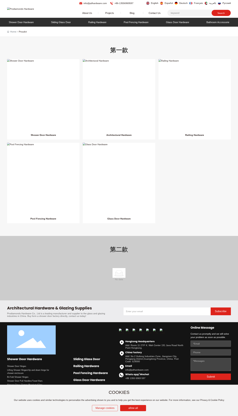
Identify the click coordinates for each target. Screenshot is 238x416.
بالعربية (212, 3)
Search (221, 13)
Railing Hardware (97, 22)
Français (198, 3)
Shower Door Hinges (16, 366)
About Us (87, 13)
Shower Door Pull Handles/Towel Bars (25, 381)
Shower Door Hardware (21, 22)
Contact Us (155, 13)
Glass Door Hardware (177, 22)
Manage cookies (105, 408)
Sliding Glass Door (61, 22)
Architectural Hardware (119, 135)
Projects (109, 13)
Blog (132, 13)
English (154, 3)
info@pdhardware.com (95, 3)
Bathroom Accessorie (217, 22)
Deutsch (183, 3)
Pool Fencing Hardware (136, 22)
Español (168, 3)
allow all (133, 408)
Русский (226, 3)
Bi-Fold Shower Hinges (17, 377)
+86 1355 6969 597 (135, 378)
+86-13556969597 (123, 3)
